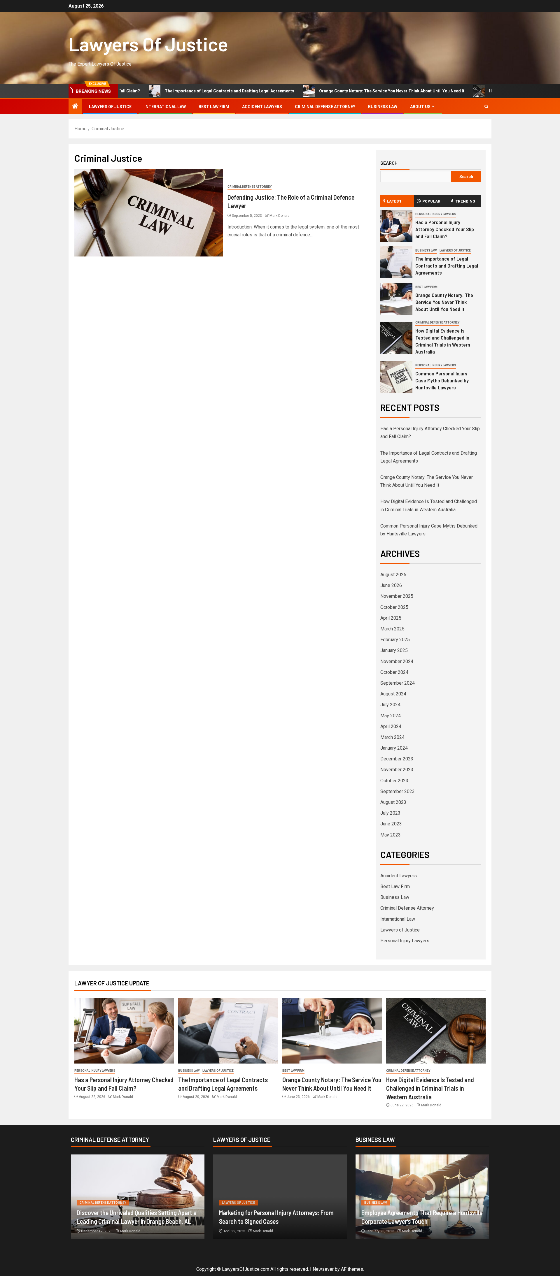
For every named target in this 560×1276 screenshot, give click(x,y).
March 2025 (392, 629)
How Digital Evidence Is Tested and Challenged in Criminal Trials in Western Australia (442, 341)
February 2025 (395, 639)
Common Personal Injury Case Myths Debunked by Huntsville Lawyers (442, 380)
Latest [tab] (394, 200)
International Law (165, 106)
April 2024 (390, 726)
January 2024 (394, 748)
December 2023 (396, 759)
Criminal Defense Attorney (325, 106)
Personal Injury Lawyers (435, 214)
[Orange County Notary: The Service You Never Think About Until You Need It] (396, 299)
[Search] (486, 106)
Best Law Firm (214, 106)
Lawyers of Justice (110, 106)
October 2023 (394, 780)
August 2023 (393, 802)
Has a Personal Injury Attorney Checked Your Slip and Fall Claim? (444, 229)
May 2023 (390, 835)
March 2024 (392, 737)
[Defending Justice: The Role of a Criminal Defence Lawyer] (148, 212)
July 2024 (390, 704)
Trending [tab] (465, 200)
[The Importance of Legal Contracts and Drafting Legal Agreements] (396, 262)
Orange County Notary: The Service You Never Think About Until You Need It (338, 91)
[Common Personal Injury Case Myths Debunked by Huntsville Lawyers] (396, 377)
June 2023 (391, 824)
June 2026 (391, 585)
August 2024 (393, 694)
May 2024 (390, 715)
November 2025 (396, 596)
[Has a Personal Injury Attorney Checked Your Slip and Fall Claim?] (396, 226)
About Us (420, 106)
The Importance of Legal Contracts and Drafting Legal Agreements (176, 91)
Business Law (382, 106)
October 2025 (394, 607)
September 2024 (397, 683)
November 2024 (396, 661)
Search (389, 163)
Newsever (323, 1269)
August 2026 (393, 574)
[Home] (75, 107)
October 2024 (394, 672)
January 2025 (394, 650)
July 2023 (390, 813)
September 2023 (397, 791)
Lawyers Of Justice (148, 43)
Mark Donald (280, 216)
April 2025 (390, 618)
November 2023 (396, 769)
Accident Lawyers (262, 106)
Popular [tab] (431, 200)
